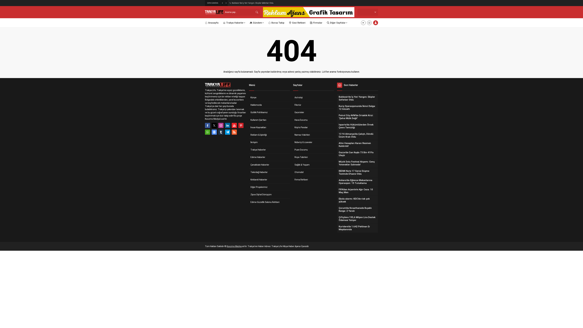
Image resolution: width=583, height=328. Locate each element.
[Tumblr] (220, 132)
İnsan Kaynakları (258, 127)
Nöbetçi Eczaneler (303, 142)
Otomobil (299, 172)
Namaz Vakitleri (302, 135)
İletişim (254, 142)
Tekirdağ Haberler (259, 172)
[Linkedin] (227, 125)
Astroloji (299, 97)
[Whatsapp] (207, 132)
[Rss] (234, 132)
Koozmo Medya (234, 246)
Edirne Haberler (258, 157)
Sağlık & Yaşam (302, 165)
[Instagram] (220, 125)
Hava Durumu (301, 120)
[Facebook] (207, 125)
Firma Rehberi (301, 179)
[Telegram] (227, 132)
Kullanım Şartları (258, 120)
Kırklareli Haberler (259, 179)
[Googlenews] (214, 132)
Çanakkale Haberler (260, 165)
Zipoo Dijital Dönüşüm (261, 194)
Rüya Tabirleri (301, 157)
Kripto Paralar (301, 127)
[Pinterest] (241, 125)
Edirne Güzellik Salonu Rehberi (265, 202)
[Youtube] (234, 125)
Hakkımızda (256, 105)
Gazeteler (299, 112)
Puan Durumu (301, 150)
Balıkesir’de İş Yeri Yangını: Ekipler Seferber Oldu (252, 3)
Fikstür (298, 105)
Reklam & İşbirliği (259, 135)
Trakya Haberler (258, 150)
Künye (253, 97)
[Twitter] (214, 125)
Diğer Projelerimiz (259, 187)
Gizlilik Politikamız (259, 112)
